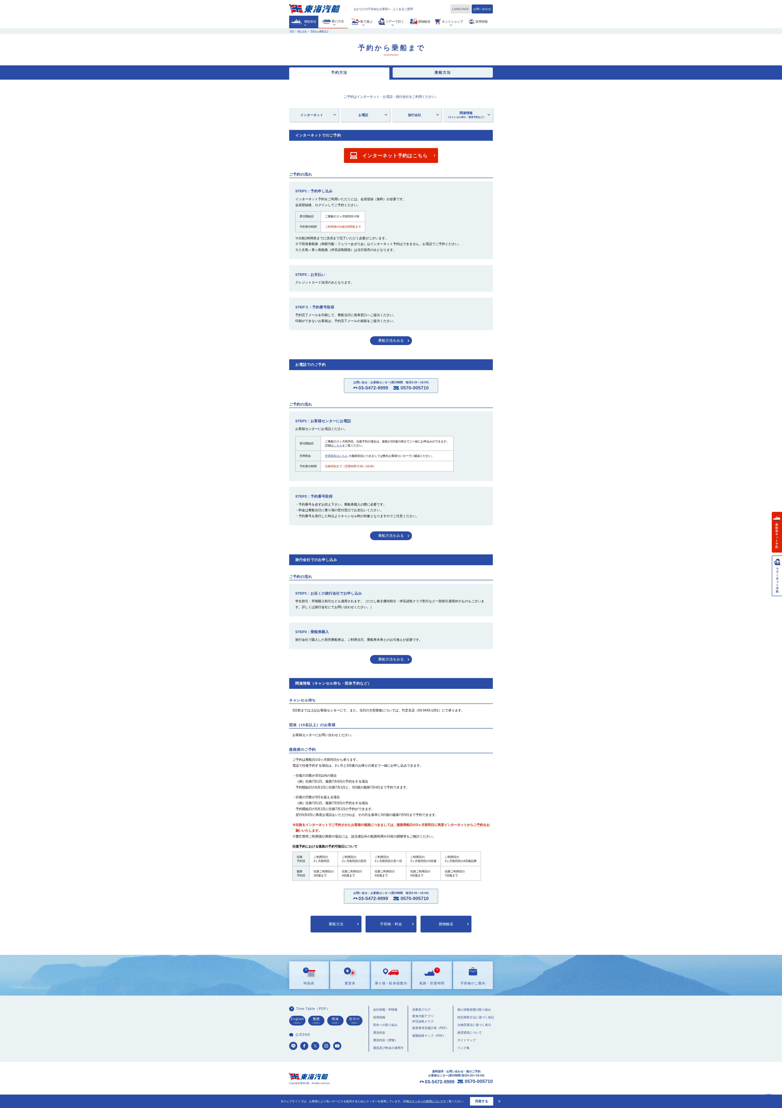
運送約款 (379, 1032)
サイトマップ (466, 1040)
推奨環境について (469, 1032)
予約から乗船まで (319, 31)
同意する (481, 1101)
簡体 (335, 1020)
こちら (338, 445)
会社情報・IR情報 (385, 1009)
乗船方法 (443, 72)
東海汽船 (314, 9)
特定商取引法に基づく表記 (475, 1017)
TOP (291, 31)
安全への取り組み (385, 1025)
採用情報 (379, 1017)
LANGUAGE (460, 9)
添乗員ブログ (421, 1009)
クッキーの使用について (427, 1101)
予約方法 (339, 72)
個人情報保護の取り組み (474, 1009)
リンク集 (463, 1048)
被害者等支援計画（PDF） (430, 1028)
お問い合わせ (482, 9)
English (297, 1020)
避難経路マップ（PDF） (429, 1035)
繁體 (316, 1020)
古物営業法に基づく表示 (474, 1025)
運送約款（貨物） (385, 1040)
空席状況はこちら (336, 455)
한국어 (354, 1020)
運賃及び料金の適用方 (388, 1048)
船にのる (302, 31)
